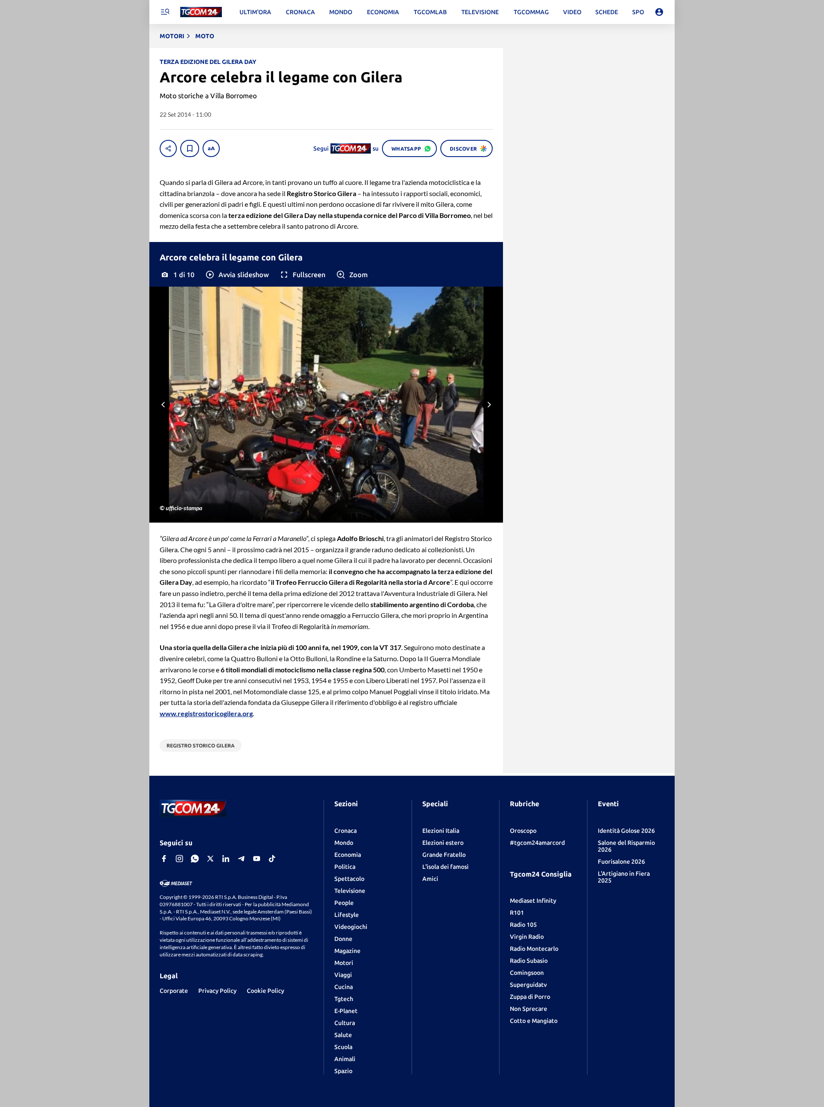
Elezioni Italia (440, 830)
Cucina (343, 986)
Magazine (347, 950)
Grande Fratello (444, 854)
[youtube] (256, 858)
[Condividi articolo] (168, 148)
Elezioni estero (443, 842)
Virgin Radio (527, 936)
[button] (237, 274)
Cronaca (345, 830)
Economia (347, 854)
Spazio (343, 1071)
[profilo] (659, 12)
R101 (517, 912)
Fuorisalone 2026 (621, 861)
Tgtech (343, 998)
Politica (344, 866)
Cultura (344, 1022)
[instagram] (179, 858)
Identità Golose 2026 (626, 830)
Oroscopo (523, 830)
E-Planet (345, 1010)
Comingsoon (527, 972)
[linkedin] (225, 858)
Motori (343, 962)
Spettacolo (349, 878)
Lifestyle (346, 914)
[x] (210, 858)
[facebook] (164, 858)
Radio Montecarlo (534, 948)
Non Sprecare (528, 1008)
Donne (343, 938)
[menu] (164, 12)
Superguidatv (528, 984)
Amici (430, 878)
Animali (344, 1059)
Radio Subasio (529, 960)
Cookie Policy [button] (265, 990)
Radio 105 (523, 924)
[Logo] (201, 12)
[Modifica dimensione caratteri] (211, 148)
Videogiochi (350, 926)
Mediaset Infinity (533, 900)
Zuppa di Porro (530, 996)
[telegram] (241, 858)
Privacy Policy (217, 990)
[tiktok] (272, 858)
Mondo (343, 842)
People (344, 902)
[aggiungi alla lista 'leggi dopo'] (189, 148)
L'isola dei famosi (445, 866)
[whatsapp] (195, 858)
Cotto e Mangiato (533, 1020)
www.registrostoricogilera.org (206, 713)
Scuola (343, 1046)
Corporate (174, 990)
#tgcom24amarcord (537, 842)
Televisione (349, 890)
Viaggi (343, 974)
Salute (343, 1034)
